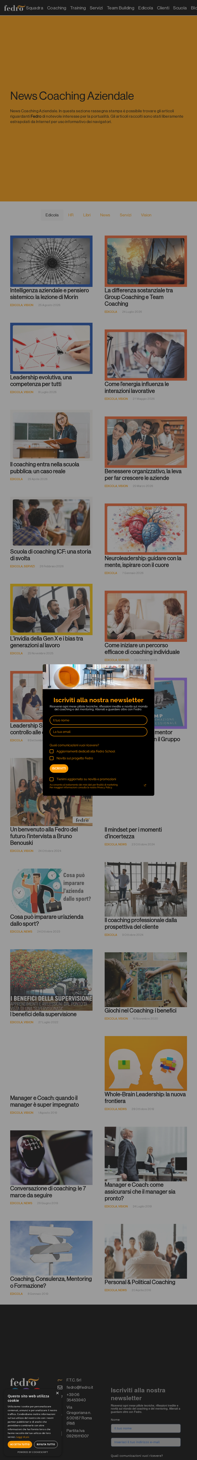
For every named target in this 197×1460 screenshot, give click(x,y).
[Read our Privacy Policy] (145, 785)
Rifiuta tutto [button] (46, 1444)
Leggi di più (22, 1437)
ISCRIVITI (59, 768)
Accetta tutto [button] (20, 1444)
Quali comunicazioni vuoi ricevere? (74, 745)
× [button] (57, 1393)
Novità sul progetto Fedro (75, 758)
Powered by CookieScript (33, 1452)
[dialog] (33, 1422)
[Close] (149, 668)
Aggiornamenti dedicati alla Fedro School (86, 751)
